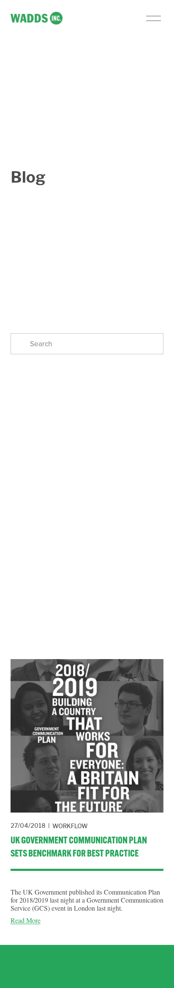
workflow (70, 826)
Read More (26, 920)
